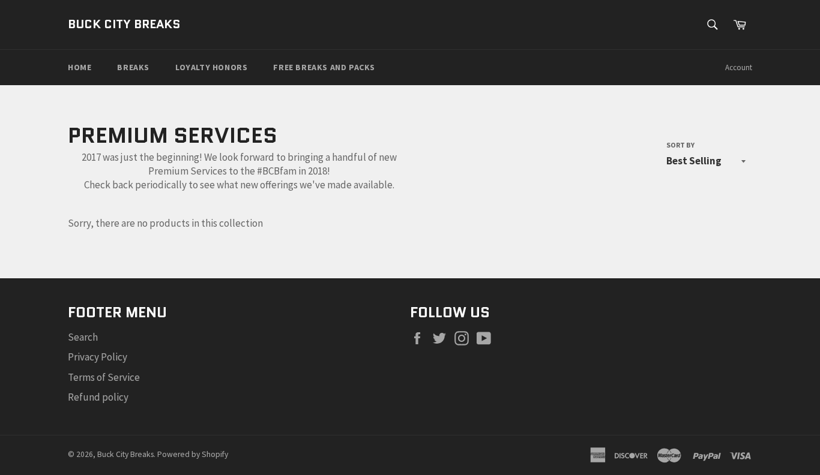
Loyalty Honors (211, 67)
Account (738, 67)
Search (83, 337)
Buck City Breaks (124, 24)
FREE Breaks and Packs (324, 67)
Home (79, 67)
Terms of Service (104, 377)
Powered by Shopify (192, 454)
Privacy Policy (97, 356)
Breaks (133, 67)
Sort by (680, 144)
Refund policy (98, 397)
